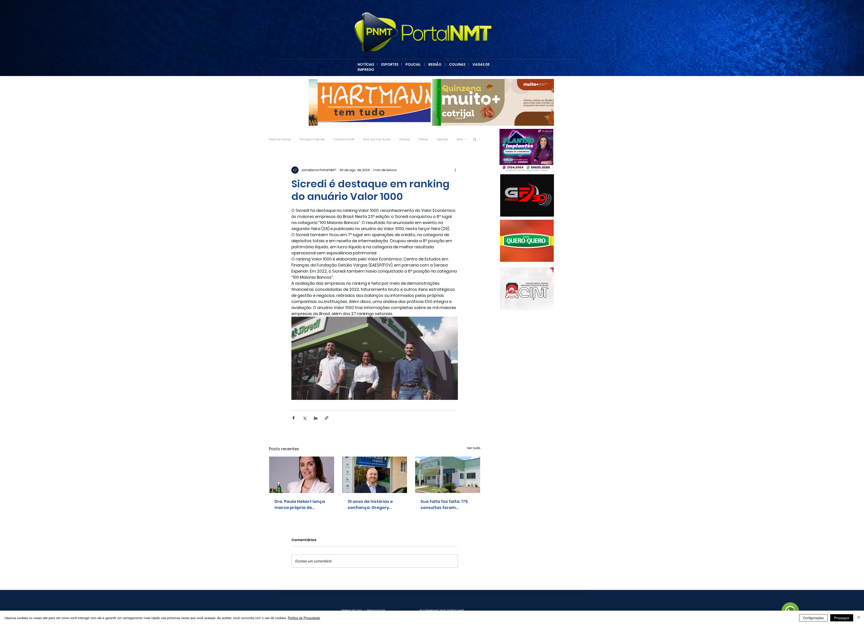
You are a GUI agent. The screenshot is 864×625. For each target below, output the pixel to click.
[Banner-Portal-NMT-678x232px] (493, 102)
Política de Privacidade (304, 618)
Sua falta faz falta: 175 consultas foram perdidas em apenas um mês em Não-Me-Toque (447, 505)
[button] (474, 139)
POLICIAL (413, 64)
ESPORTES (391, 64)
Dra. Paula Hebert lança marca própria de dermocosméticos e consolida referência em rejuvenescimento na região (300, 505)
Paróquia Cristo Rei (312, 139)
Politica (423, 139)
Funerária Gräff (344, 139)
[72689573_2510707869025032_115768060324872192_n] (527, 289)
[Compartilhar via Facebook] (293, 418)
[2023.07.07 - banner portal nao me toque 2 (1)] (527, 150)
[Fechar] (858, 617)
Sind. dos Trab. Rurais (376, 139)
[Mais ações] (455, 170)
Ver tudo (473, 448)
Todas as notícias (280, 139)
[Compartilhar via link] (326, 418)
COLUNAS (458, 64)
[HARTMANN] (370, 102)
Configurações (813, 618)
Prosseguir (841, 618)
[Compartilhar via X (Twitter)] (304, 418)
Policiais (404, 139)
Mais (460, 139)
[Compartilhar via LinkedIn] (315, 418)
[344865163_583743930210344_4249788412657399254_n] (527, 195)
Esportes (442, 139)
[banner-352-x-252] (528, 241)
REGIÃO (434, 64)
